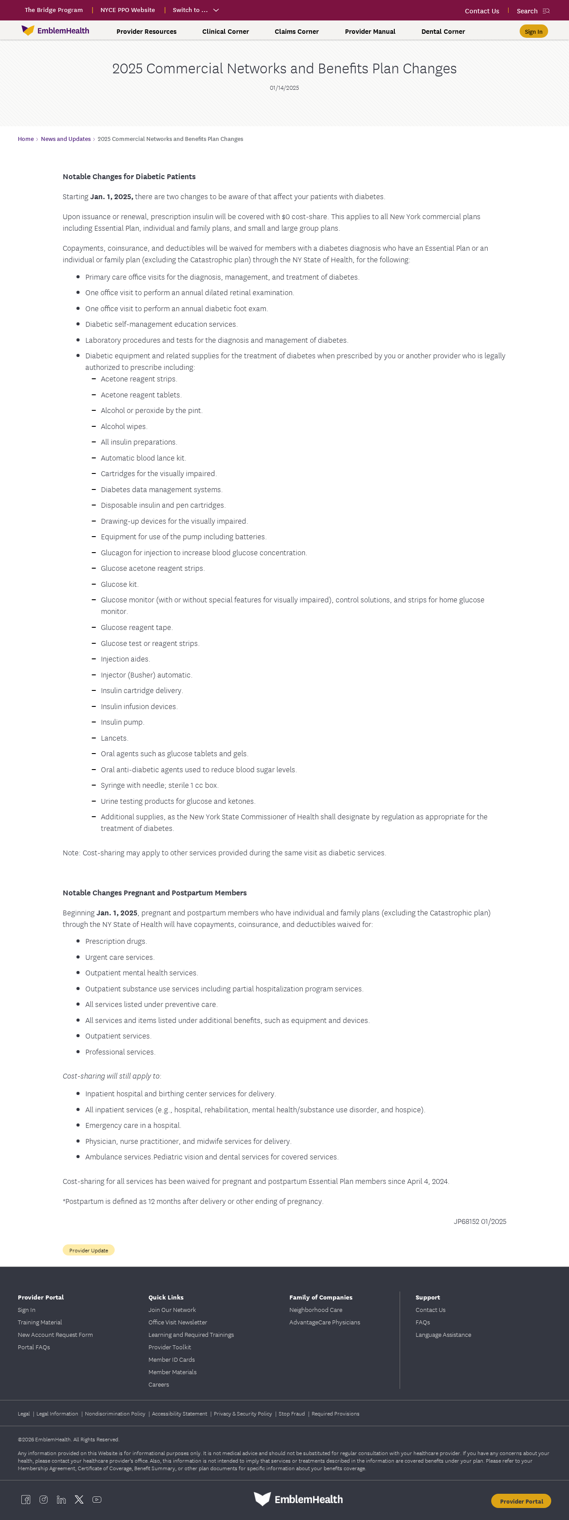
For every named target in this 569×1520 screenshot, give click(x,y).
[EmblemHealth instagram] (44, 1499)
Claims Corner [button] (297, 31)
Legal (24, 1413)
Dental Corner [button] (443, 31)
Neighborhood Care (315, 1309)
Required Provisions (336, 1413)
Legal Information (58, 1413)
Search (527, 10)
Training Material (40, 1322)
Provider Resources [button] (146, 31)
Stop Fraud (292, 1413)
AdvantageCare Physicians (324, 1322)
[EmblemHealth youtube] (97, 1499)
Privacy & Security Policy (243, 1413)
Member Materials (172, 1371)
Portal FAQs (34, 1347)
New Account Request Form (55, 1334)
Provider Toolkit (169, 1347)
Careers (158, 1384)
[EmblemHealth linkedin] (61, 1499)
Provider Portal (521, 1501)
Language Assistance (443, 1334)
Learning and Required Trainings (191, 1334)
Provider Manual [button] (370, 31)
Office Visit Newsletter (177, 1322)
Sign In (27, 1309)
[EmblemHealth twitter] (79, 1499)
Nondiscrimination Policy (116, 1413)
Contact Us (430, 1309)
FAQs (423, 1322)
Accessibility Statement (180, 1413)
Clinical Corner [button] (225, 31)
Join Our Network (172, 1309)
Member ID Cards (171, 1359)
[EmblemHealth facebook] (26, 1499)
